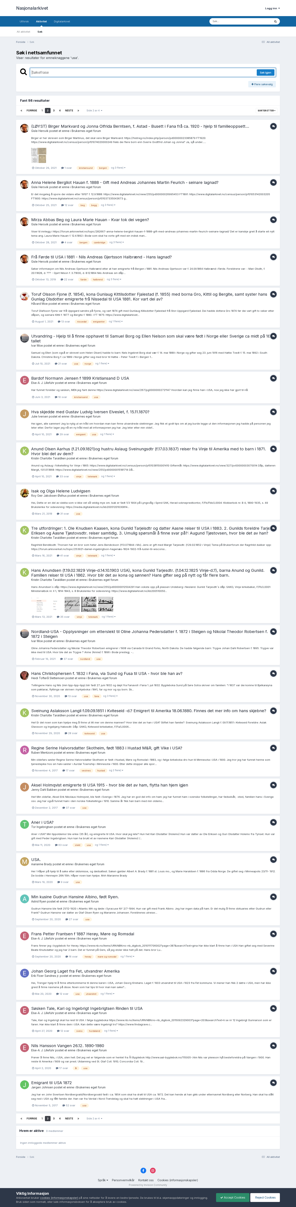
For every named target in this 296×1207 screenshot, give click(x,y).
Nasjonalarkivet (32, 8)
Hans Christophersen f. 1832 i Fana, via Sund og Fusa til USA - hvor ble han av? (106, 673)
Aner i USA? (42, 822)
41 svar (64, 555)
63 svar (63, 844)
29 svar (64, 434)
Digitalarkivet (62, 21)
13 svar (65, 321)
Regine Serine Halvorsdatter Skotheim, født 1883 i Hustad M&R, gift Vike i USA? (106, 748)
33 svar (64, 476)
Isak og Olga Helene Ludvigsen (60, 491)
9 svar (64, 882)
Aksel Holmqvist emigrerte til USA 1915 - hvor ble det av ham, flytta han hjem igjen (109, 785)
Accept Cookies (234, 1197)
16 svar (73, 956)
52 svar (70, 1105)
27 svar (73, 919)
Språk (102, 1180)
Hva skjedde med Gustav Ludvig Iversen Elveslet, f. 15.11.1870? (90, 411)
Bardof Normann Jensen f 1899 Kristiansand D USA (80, 378)
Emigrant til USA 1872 (51, 1082)
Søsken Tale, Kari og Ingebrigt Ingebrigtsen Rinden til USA (87, 1008)
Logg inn (271, 8)
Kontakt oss (146, 1180)
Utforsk (24, 21)
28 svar (72, 733)
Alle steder (259, 21)
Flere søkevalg (263, 84)
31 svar (64, 513)
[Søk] (275, 21)
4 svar (68, 242)
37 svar (68, 658)
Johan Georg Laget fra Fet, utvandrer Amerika (75, 971)
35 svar (64, 616)
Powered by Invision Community (148, 1184)
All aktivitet (23, 31)
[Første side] (21, 110)
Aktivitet (41, 21)
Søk (39, 31)
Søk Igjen (265, 72)
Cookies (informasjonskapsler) (177, 1180)
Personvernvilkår (123, 1180)
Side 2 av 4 (94, 110)
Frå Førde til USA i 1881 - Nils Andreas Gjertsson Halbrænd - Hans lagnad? (101, 257)
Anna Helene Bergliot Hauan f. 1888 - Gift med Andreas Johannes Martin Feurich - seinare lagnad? (124, 182)
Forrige (32, 110)
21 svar (62, 363)
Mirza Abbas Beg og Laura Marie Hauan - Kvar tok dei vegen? (90, 219)
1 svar (68, 167)
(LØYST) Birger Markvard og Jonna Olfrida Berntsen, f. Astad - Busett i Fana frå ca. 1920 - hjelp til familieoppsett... (140, 126)
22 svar (68, 279)
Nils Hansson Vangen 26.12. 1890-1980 (67, 1045)
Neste (69, 110)
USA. (36, 859)
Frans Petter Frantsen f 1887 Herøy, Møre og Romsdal (82, 933)
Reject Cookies (265, 1197)
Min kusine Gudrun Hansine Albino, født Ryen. (75, 896)
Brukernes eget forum (86, 131)
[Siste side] (78, 110)
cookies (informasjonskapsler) (59, 1197)
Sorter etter (266, 110)
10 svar (62, 397)
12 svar (68, 205)
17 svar (70, 770)
